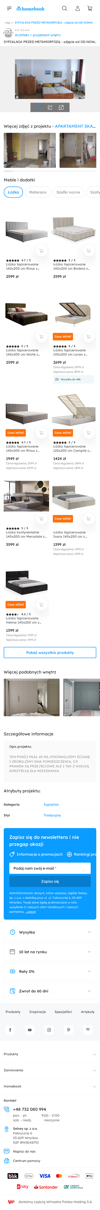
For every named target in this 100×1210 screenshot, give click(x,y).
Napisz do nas (24, 1151)
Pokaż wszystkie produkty (50, 652)
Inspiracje (37, 1012)
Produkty (13, 1012)
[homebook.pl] (31, 8)
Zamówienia (13, 1070)
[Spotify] (88, 1030)
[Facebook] (10, 1030)
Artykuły (87, 1012)
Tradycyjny (52, 815)
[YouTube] (29, 1030)
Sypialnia (51, 804)
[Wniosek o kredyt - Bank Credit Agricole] (73, 1187)
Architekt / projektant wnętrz (38, 35)
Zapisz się (50, 881)
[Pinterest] (68, 1030)
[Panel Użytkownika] (77, 8)
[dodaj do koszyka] (41, 250)
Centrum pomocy (26, 1161)
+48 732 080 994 (29, 1109)
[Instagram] (49, 1030)
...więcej (30, 912)
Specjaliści (63, 1012)
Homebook (12, 1086)
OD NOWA (22, 30)
